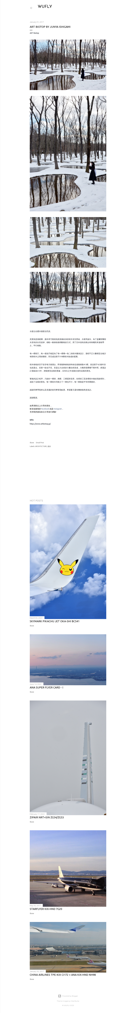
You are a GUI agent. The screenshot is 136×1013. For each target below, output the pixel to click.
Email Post (40, 442)
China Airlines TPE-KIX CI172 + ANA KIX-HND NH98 (63, 974)
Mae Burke (75, 1001)
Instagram (58, 409)
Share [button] (32, 442)
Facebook (45, 409)
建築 (49, 446)
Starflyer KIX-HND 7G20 (46, 908)
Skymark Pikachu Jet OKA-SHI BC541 (54, 621)
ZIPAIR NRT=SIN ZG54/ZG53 (47, 817)
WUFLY (45, 7)
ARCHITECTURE (41, 446)
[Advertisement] (83, 473)
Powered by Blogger (70, 996)
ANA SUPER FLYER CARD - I (46, 687)
